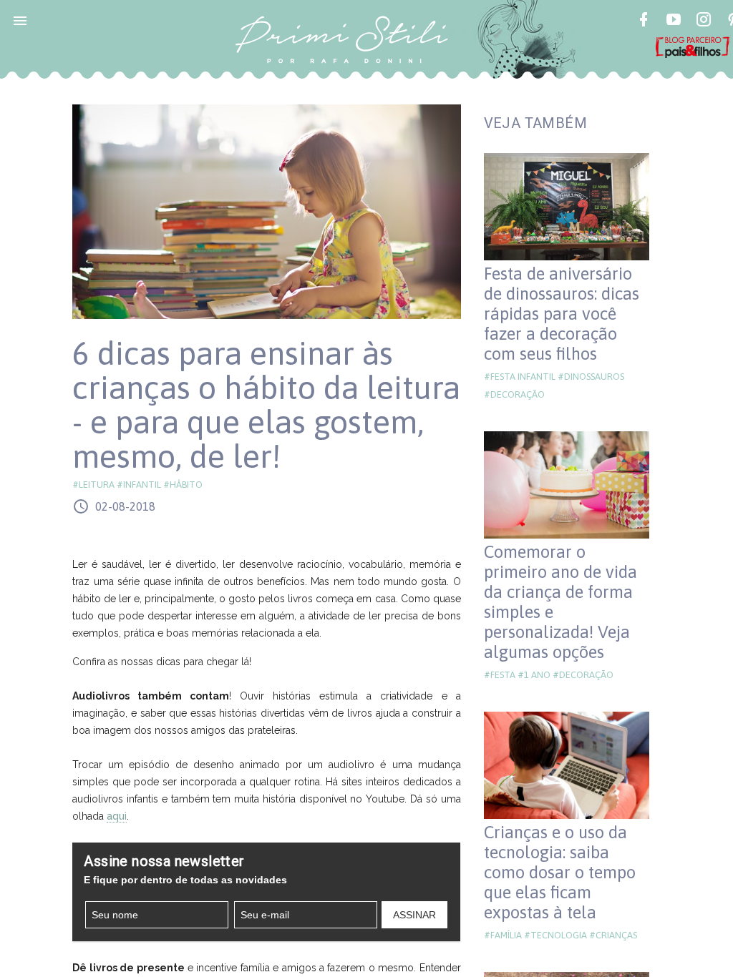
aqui (117, 816)
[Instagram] (703, 21)
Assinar (414, 914)
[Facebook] (643, 21)
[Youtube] (673, 21)
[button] (20, 20)
